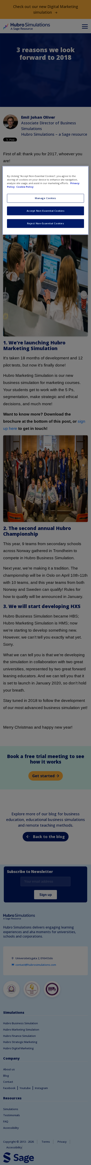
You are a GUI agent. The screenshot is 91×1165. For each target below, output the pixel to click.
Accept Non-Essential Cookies (46, 210)
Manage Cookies (45, 198)
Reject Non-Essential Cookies (45, 223)
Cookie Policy (24, 186)
